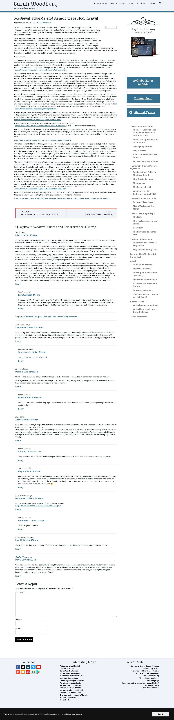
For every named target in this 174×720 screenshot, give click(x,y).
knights (74, 198)
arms (31, 198)
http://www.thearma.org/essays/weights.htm (35, 109)
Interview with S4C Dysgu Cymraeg (144, 666)
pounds (93, 198)
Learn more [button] (76, 714)
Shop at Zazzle (144, 112)
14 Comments (45, 23)
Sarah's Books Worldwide (70, 688)
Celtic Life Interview (143, 264)
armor (18, 198)
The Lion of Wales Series (141, 239)
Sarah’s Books (118, 4)
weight (106, 198)
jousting (66, 198)
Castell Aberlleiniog (151, 676)
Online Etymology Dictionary (72, 680)
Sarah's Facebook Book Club (71, 690)
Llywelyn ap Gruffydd (143, 146)
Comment (20, 592)
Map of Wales (139, 150)
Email (18, 628)
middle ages (83, 198)
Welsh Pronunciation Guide (146, 305)
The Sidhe (137, 217)
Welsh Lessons (137, 301)
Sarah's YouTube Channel (70, 692)
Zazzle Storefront (138, 316)
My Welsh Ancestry (142, 268)
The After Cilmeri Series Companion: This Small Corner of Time (144, 132)
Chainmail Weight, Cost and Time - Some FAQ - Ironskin (50, 316)
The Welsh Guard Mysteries (143, 198)
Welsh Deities (65, 700)
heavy (59, 198)
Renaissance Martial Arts (70, 683)
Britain (37, 198)
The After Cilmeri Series (141, 126)
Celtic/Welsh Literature (70, 671)
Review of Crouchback (143, 202)
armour (25, 198)
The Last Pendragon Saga (142, 213)
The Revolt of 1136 (142, 187)
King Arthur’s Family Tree (145, 249)
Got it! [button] (160, 714)
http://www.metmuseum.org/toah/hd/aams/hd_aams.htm (41, 70)
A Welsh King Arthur (151, 668)
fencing (52, 198)
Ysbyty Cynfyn (153, 680)
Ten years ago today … (144, 290)
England (44, 198)
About (153, 4)
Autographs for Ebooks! (70, 666)
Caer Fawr (138, 227)
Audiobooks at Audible (143, 82)
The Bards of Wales (151, 688)
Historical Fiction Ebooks (70, 673)
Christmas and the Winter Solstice (144, 671)
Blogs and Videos (137, 4)
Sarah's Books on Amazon (70, 685)
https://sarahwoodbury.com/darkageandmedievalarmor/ (40, 125)
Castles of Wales (67, 668)
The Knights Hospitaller (149, 678)
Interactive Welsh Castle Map (72, 676)
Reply (18, 284)
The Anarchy (139, 183)
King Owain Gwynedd (143, 179)
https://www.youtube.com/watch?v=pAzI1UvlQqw (38, 506)
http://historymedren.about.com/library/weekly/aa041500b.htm (43, 140)
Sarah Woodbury (36, 4)
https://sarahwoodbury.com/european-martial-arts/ (37, 119)
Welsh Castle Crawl (68, 697)
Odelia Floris (21, 557)
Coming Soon (143, 98)
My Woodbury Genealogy (145, 279)
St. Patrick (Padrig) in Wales (147, 673)
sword (99, 198)
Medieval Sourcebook (69, 678)
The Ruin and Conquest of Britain (74, 695)
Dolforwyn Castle (152, 685)
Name (18, 619)
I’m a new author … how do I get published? (140, 683)
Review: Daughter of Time (145, 161)
